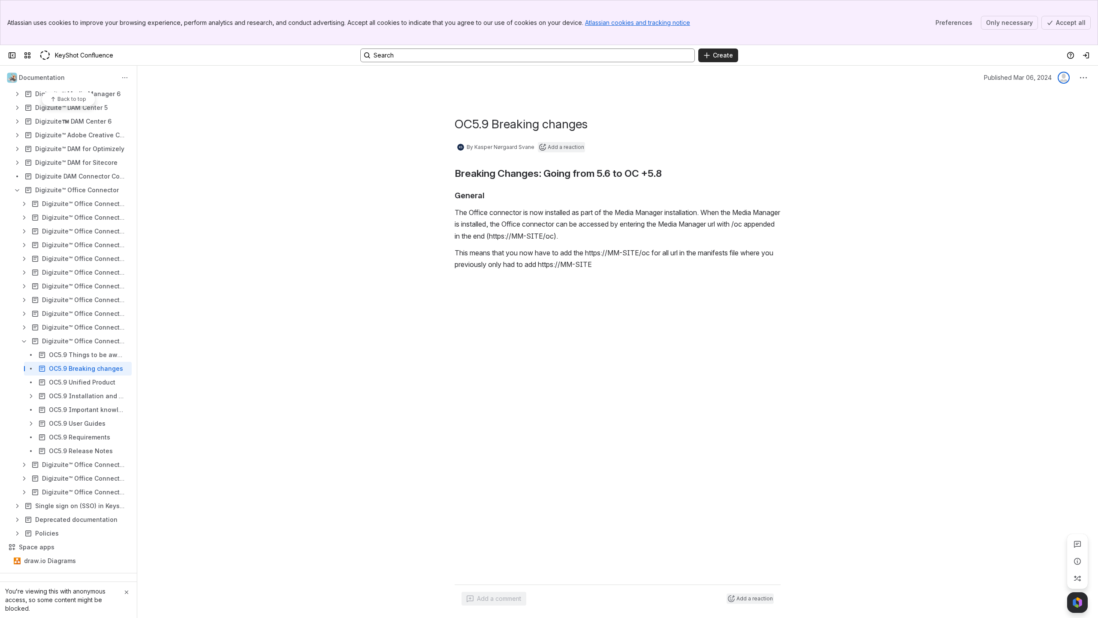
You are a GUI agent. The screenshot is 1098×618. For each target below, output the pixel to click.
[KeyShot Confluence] (44, 55)
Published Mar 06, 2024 (1018, 77)
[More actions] (125, 78)
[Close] (126, 592)
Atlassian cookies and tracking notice (637, 22)
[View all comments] (1077, 544)
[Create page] (1077, 578)
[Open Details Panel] (1077, 561)
